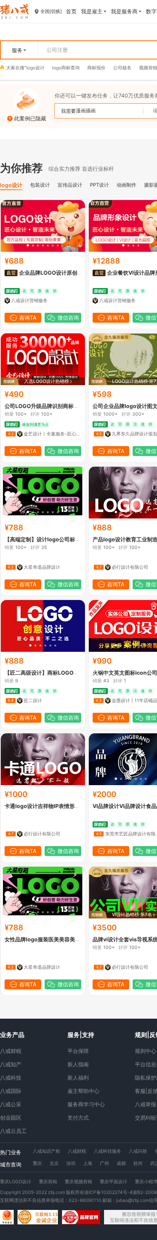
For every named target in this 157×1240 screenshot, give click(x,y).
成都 (121, 1163)
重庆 (37, 1163)
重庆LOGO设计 (15, 1181)
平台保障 (78, 1051)
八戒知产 (10, 1064)
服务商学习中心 (86, 1104)
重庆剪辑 (48, 1181)
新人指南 (78, 1064)
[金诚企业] (38, 1217)
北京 (54, 1163)
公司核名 (122, 67)
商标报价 (96, 67)
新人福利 (78, 1077)
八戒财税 (10, 1051)
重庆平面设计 (113, 1181)
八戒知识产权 (46, 1151)
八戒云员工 (13, 1131)
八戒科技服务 (107, 1151)
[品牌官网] (81, 1217)
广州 (104, 1163)
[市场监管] (7, 1217)
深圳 (70, 1163)
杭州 (138, 1163)
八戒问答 (138, 1151)
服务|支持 (80, 1034)
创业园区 (10, 1117)
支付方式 (78, 1117)
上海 (87, 1163)
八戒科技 (10, 1077)
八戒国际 (10, 1091)
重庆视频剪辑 (78, 1181)
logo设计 (35, 67)
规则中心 (145, 1051)
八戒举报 (145, 1104)
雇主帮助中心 (83, 1091)
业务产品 (12, 1034)
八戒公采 (10, 1104)
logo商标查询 (66, 67)
